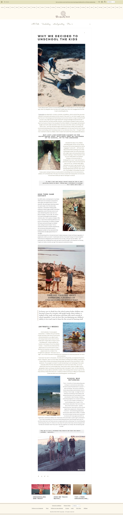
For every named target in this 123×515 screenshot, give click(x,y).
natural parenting (58, 24)
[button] (111, 2)
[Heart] (99, 2)
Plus (69, 24)
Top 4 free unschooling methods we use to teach (81, 497)
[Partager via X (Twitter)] (41, 476)
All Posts (35, 24)
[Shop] (102, 1)
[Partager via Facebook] (38, 476)
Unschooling (46, 24)
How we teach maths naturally (61, 497)
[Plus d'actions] (84, 32)
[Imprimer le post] (47, 476)
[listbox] (111, 2)
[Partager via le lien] (44, 476)
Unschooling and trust (39, 497)
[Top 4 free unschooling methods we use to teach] (82, 489)
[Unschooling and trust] (40, 489)
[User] (105, 2)
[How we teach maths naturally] (61, 489)
